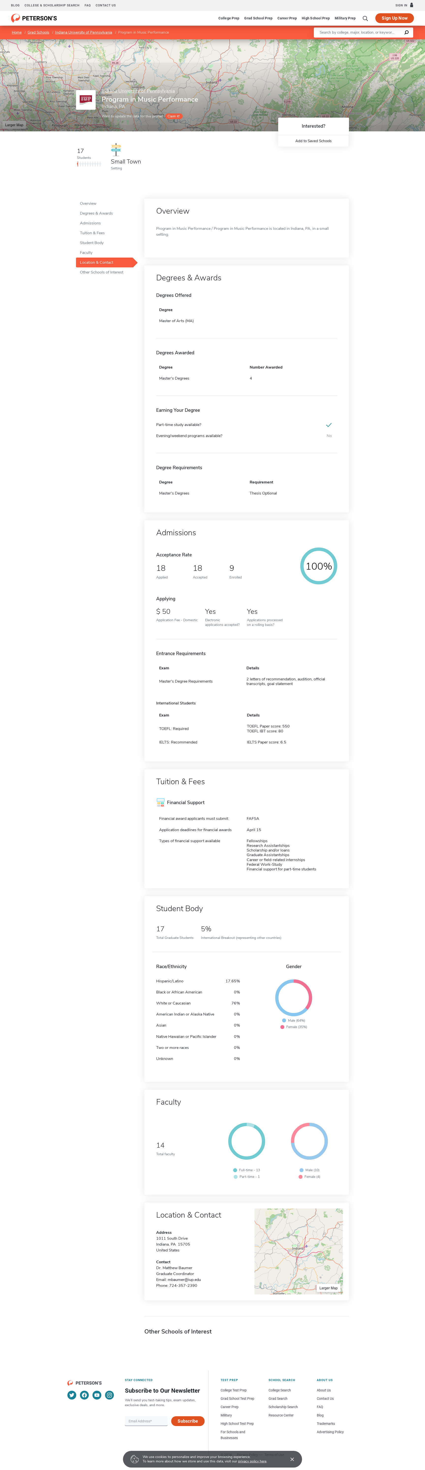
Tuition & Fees (92, 233)
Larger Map (14, 124)
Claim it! (173, 116)
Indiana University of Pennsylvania (83, 32)
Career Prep (287, 18)
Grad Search (278, 1399)
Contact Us (325, 1399)
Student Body (92, 243)
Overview (88, 203)
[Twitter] (71, 1395)
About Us (324, 1390)
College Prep (228, 18)
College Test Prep (234, 1390)
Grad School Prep (258, 18)
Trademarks (326, 1424)
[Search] (365, 18)
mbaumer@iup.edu (184, 1279)
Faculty (86, 252)
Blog (15, 5)
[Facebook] (84, 1395)
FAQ (88, 5)
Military (226, 1415)
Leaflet (367, 41)
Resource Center (281, 1415)
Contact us (106, 5)
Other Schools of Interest (101, 272)
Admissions (90, 223)
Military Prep (345, 18)
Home (17, 32)
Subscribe (188, 1421)
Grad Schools (38, 32)
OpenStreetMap (391, 41)
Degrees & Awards (96, 213)
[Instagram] (109, 1395)
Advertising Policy (330, 1432)
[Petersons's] (34, 18)
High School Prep (316, 18)
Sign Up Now (395, 18)
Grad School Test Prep (237, 1399)
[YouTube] (96, 1395)
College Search (280, 1390)
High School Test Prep (237, 1424)
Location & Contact (96, 262)
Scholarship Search (283, 1407)
